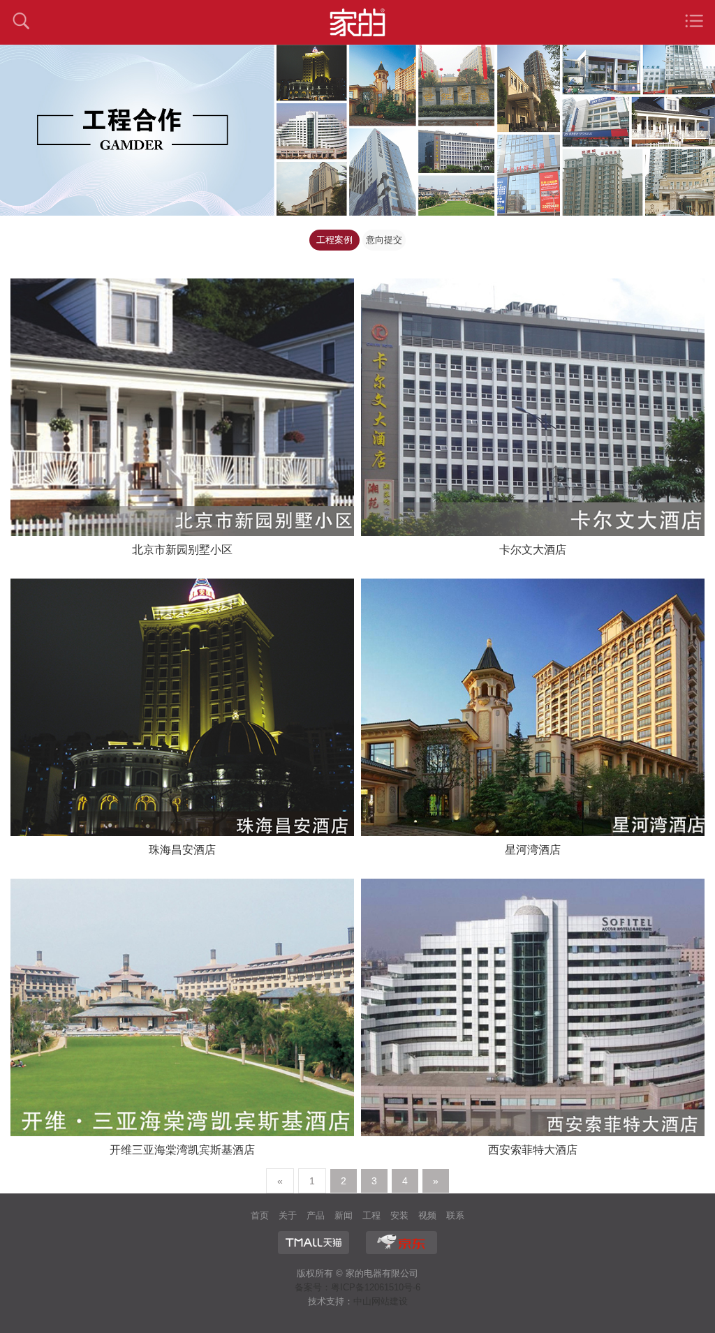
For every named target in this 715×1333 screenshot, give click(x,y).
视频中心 (427, 1217)
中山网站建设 (380, 1301)
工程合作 (371, 1217)
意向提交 (384, 239)
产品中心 (316, 1217)
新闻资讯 (343, 1217)
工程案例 (334, 239)
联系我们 (455, 1217)
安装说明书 (399, 1217)
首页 (260, 1215)
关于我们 (288, 1217)
